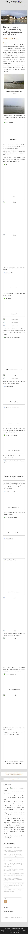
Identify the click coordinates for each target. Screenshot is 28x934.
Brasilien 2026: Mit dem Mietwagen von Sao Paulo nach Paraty (14, 870)
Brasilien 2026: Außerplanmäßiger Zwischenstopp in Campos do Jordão (13, 855)
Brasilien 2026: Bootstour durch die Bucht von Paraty (13, 859)
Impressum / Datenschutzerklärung (13, 917)
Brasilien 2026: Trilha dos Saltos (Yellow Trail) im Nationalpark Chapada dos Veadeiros (14, 885)
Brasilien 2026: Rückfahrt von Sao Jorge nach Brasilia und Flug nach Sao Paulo (14, 874)
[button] (3, 931)
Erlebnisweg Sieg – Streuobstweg (12, 847)
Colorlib (25, 930)
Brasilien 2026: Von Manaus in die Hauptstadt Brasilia (12, 890)
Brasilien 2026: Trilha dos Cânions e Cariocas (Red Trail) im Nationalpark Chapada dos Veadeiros (13, 879)
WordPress (16, 932)
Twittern (5, 43)
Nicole (16, 38)
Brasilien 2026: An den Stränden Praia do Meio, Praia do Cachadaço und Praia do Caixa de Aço (14, 865)
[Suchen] (5, 901)
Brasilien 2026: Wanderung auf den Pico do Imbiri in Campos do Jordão (13, 850)
